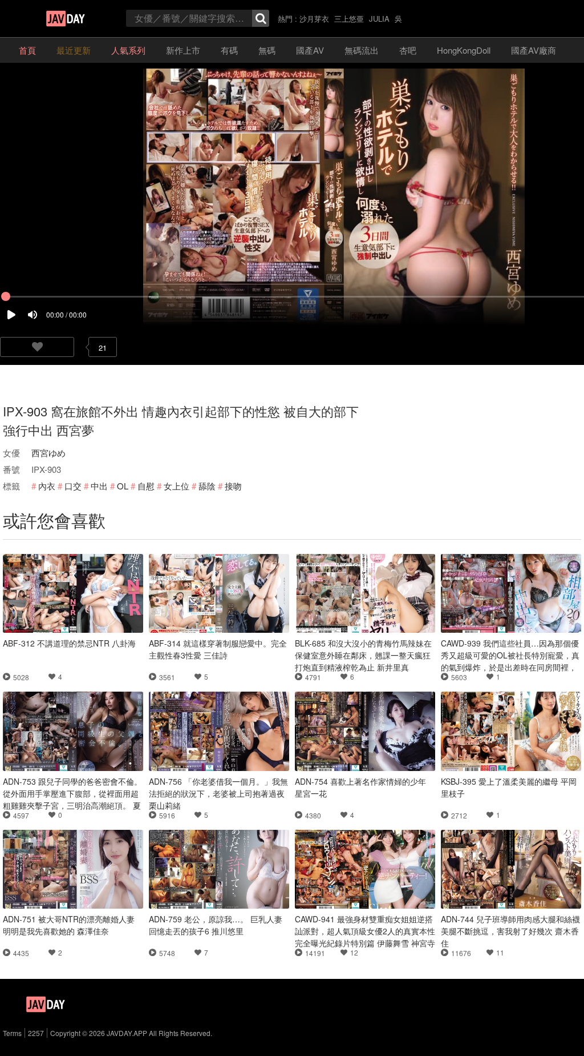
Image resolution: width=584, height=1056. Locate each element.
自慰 (146, 486)
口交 (73, 486)
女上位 (176, 486)
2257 (36, 1033)
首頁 (27, 50)
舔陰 (207, 486)
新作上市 (183, 50)
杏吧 (407, 50)
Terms (12, 1033)
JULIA (379, 18)
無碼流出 (361, 50)
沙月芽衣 (314, 18)
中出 (99, 486)
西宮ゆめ (48, 453)
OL (122, 486)
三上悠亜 (349, 18)
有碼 (229, 50)
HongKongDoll (463, 50)
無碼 (266, 50)
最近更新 (73, 50)
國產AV (310, 50)
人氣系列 (128, 50)
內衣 (46, 486)
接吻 (233, 486)
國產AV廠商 (533, 50)
